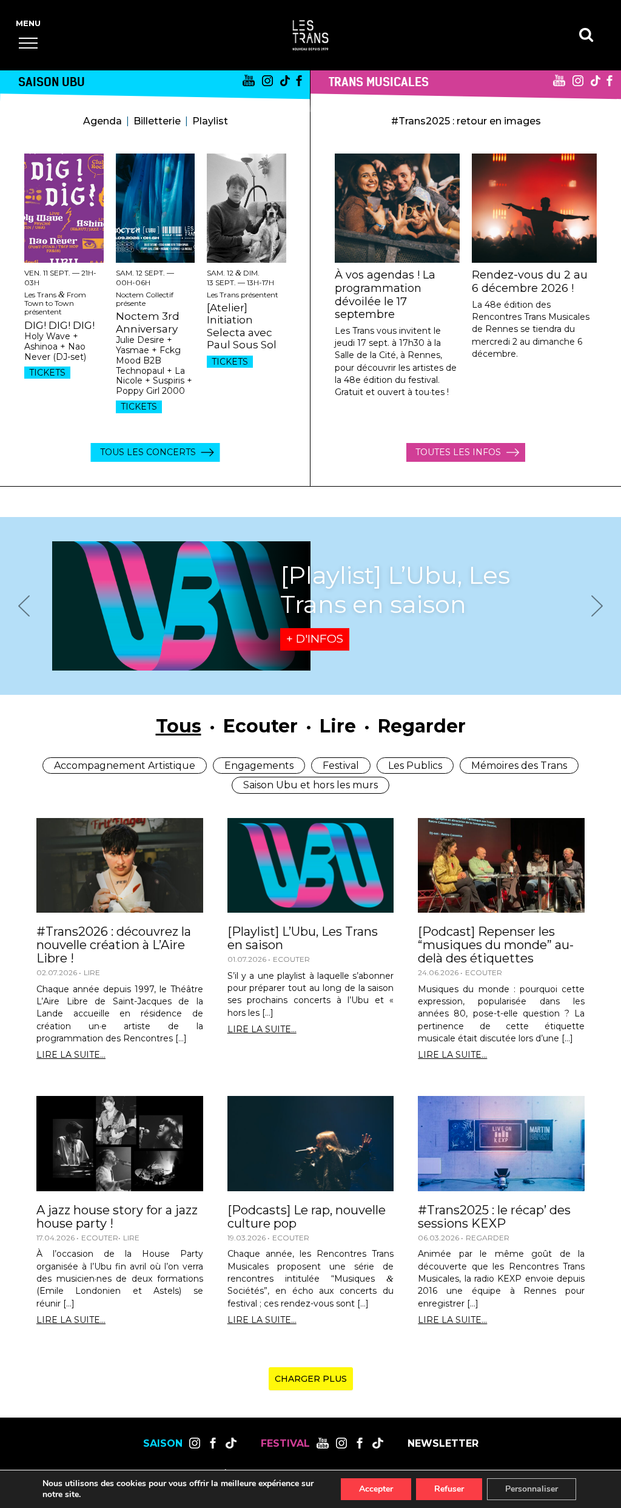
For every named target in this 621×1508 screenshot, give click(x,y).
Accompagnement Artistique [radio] (124, 765)
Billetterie (157, 121)
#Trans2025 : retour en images (466, 121)
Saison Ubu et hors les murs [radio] (310, 785)
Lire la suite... (71, 1055)
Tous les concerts (148, 452)
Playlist (210, 121)
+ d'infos (314, 639)
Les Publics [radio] (415, 765)
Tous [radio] (178, 726)
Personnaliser (531, 1489)
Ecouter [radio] (260, 726)
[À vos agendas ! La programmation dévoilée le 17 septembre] (397, 208)
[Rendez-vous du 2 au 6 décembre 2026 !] (534, 208)
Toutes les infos (458, 452)
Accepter (376, 1489)
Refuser (449, 1489)
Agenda (102, 121)
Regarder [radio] (422, 726)
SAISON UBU (51, 81)
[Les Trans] (310, 35)
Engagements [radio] (259, 765)
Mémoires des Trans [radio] (519, 765)
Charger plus (311, 1378)
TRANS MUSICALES (379, 81)
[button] (28, 43)
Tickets (47, 372)
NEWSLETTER (443, 1444)
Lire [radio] (338, 726)
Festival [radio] (341, 765)
